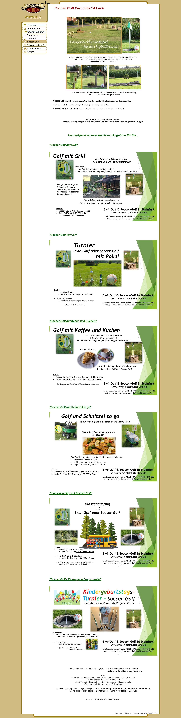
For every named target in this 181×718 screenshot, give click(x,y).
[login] (136, 713)
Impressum (119, 713)
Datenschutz (128, 713)
